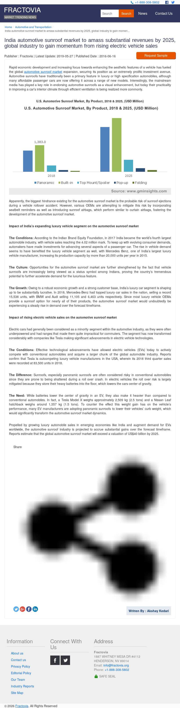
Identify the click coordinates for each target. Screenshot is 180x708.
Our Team (18, 679)
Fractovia (21, 706)
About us (17, 653)
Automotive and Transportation (33, 27)
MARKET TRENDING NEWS (20, 17)
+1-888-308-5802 (147, 2)
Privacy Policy (20, 666)
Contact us (18, 660)
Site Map (17, 692)
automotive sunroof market (43, 71)
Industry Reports (22, 686)
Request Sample (155, 55)
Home (8, 27)
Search (126, 13)
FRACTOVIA (22, 9)
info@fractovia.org (116, 665)
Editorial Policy (21, 673)
